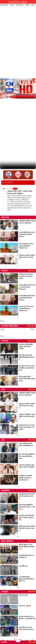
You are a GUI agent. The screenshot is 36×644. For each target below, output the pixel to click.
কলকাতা (33, 5)
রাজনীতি (27, 5)
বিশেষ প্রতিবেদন (20, 5)
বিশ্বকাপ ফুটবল (4, 5)
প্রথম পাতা (11, 5)
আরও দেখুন (31, 271)
